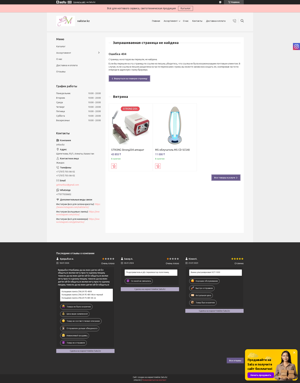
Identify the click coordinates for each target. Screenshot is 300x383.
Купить (114, 166)
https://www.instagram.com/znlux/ (78, 213)
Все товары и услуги (224, 177)
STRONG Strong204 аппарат (127, 149)
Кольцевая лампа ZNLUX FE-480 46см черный (82, 295)
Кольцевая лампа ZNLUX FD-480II (77, 291)
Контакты (197, 21)
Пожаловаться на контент (154, 380)
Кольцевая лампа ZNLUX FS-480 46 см (79, 298)
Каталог (185, 8)
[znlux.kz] (65, 21)
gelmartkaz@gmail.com (67, 185)
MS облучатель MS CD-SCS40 (172, 149)
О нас (186, 21)
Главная (156, 21)
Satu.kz (164, 377)
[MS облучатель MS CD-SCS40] (175, 126)
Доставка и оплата (215, 21)
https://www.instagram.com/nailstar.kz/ (78, 205)
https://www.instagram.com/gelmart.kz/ (78, 220)
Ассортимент (171, 21)
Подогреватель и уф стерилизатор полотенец (147, 272)
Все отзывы (235, 360)
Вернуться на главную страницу (130, 78)
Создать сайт (79, 2)
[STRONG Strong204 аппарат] (131, 126)
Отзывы (60, 71)
